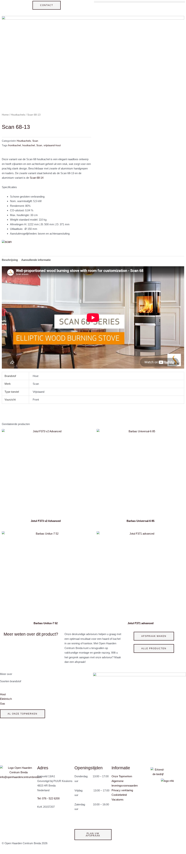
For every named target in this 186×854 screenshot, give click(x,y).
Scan (35, 140)
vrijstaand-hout (52, 145)
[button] (139, 2)
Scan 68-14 (36, 177)
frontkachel (14, 145)
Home (5, 114)
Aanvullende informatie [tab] (36, 259)
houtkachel (28, 145)
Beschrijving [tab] (10, 259)
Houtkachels (18, 114)
